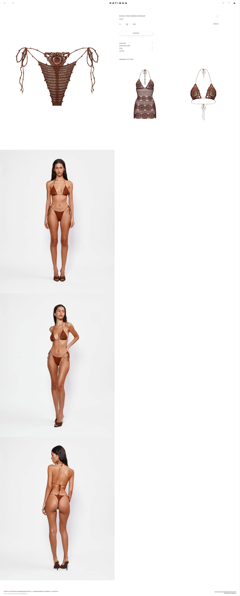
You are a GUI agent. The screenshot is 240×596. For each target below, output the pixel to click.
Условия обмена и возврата (41, 591)
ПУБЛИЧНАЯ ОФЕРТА (230, 593)
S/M (127, 24)
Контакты (55, 591)
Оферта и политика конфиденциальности (18, 591)
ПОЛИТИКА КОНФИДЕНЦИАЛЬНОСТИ (225, 592)
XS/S (134, 24)
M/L (120, 24)
